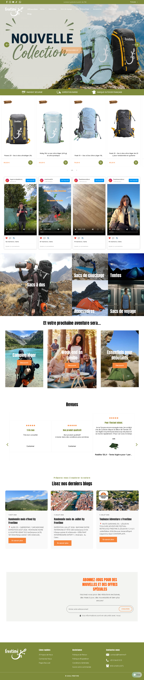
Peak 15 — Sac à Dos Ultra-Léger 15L (88, 155)
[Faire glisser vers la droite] (76, 170)
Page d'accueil (44, 663)
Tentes (42, 9)
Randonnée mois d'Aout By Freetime (22, 521)
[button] (43, 9)
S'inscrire (126, 609)
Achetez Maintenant (72, 61)
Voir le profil (30, 180)
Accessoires (97, 9)
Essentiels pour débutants (119, 355)
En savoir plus (17, 540)
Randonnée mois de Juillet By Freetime (69, 521)
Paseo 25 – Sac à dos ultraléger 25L (18, 155)
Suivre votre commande (81, 667)
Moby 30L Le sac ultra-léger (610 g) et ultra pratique (53, 154)
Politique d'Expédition (80, 659)
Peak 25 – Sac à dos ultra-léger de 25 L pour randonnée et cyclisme (123, 154)
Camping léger (24, 355)
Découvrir (24, 363)
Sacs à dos (53, 9)
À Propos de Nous (46, 655)
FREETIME (75, 676)
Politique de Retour (79, 655)
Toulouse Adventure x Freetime (116, 519)
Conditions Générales (80, 663)
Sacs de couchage (82, 9)
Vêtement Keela (111, 9)
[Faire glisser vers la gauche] (67, 170)
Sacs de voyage (66, 9)
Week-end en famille (72, 355)
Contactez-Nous (45, 659)
